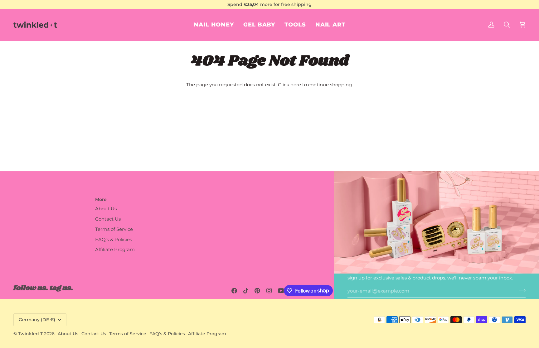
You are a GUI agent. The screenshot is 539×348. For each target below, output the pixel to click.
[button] (330, 25)
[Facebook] (234, 290)
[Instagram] (269, 290)
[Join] (520, 290)
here (295, 85)
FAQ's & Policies (113, 239)
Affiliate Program (115, 249)
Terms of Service (114, 229)
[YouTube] (281, 290)
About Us (106, 209)
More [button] (101, 199)
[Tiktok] (245, 290)
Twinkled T (30, 333)
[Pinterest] (257, 290)
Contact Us (108, 219)
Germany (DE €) (37, 319)
